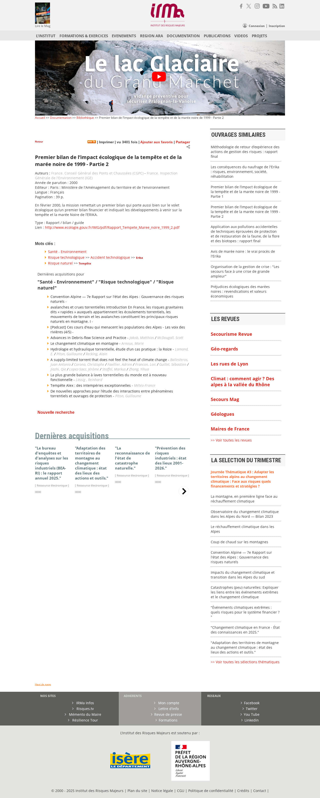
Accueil (40, 118)
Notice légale (162, 790)
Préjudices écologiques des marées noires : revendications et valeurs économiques (240, 291)
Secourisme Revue (231, 334)
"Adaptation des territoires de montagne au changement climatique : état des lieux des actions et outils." (245, 647)
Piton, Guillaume (69, 354)
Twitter (252, 708)
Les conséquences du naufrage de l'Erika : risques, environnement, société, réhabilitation (245, 171)
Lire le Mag (42, 26)
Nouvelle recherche (56, 412)
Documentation (61, 118)
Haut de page (43, 684)
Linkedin (251, 720)
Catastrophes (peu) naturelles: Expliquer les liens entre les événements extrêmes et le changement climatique (244, 592)
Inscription (277, 26)
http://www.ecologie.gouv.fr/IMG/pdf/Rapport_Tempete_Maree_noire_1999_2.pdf (112, 227)
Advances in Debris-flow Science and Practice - (90, 337)
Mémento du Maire (84, 714)
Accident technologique (110, 257)
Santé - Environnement (67, 251)
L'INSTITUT (46, 35)
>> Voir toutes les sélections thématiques (245, 662)
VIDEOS (241, 35)
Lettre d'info (168, 708)
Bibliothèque (85, 118)
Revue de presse (168, 714)
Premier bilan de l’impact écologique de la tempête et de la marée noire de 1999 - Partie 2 (245, 211)
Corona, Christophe (89, 364)
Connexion (257, 26)
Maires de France (230, 429)
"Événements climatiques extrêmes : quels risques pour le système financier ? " (245, 612)
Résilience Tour (84, 720)
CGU (180, 790)
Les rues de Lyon (229, 364)
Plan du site (137, 790)
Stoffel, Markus (114, 369)
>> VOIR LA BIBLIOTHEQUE (57, 556)
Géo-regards (224, 349)
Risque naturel (60, 263)
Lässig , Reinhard (89, 379)
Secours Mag (225, 399)
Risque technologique (66, 257)
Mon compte (168, 702)
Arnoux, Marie (133, 343)
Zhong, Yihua (139, 369)
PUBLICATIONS (217, 35)
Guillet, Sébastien (172, 364)
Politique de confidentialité (210, 790)
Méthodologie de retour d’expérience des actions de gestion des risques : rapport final (245, 151)
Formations (168, 720)
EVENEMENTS (124, 35)
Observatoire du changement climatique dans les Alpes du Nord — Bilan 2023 (245, 514)
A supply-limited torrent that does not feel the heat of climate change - (110, 359)
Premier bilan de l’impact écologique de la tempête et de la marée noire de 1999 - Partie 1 (245, 191)
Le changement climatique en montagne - (86, 343)
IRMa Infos (84, 702)
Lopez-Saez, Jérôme (84, 369)
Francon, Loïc (146, 364)
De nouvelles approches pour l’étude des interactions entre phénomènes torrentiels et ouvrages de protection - (111, 393)
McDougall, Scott (170, 337)
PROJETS (259, 35)
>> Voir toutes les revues (231, 440)
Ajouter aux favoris (156, 142)
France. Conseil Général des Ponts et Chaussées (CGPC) (97, 173)
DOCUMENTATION (183, 35)
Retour (39, 141)
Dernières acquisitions (72, 436)
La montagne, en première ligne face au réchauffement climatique (244, 499)
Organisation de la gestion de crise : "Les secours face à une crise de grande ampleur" (245, 271)
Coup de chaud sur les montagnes (239, 542)
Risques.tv (85, 708)
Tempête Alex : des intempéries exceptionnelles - (92, 385)
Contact (260, 790)
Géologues (222, 414)
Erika (139, 258)
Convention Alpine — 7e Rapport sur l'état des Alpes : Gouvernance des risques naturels (241, 557)
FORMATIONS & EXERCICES (84, 35)
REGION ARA (151, 35)
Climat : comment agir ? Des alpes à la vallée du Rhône (242, 382)
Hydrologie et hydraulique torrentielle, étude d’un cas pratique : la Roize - (112, 349)
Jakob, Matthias (142, 337)
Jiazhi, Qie (58, 369)
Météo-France (144, 385)
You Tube (252, 714)
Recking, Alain (96, 354)
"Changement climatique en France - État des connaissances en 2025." (245, 629)
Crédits (243, 790)
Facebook (252, 702)
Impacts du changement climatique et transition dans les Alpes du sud (242, 575)
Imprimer (106, 142)
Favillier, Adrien (120, 364)
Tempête (85, 263)
